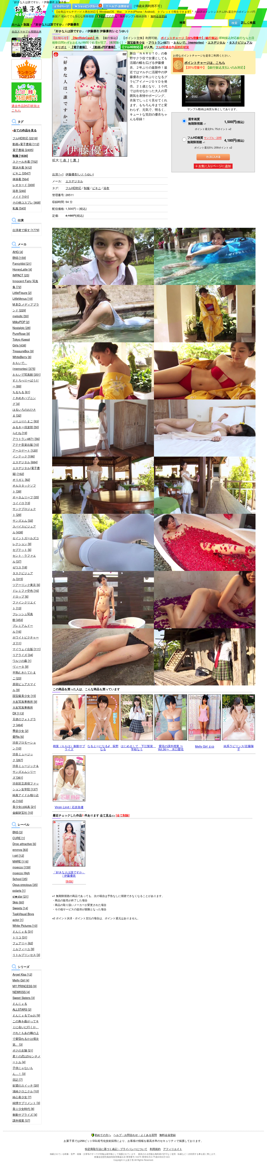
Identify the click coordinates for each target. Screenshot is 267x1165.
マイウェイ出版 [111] (26, 649)
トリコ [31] (20, 937)
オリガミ (61, 47)
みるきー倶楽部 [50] (26, 427)
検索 (182, 22)
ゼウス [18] (20, 567)
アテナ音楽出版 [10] (26, 444)
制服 (26, 24)
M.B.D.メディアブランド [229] (26, 307)
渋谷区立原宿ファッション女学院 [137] (26, 786)
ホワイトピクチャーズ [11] (26, 640)
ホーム (15, 24)
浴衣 (106, 188)
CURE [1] (19, 838)
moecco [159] (21, 867)
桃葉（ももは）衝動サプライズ (69, 747)
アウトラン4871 (159, 42)
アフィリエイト (172, 1149)
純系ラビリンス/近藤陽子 (239, 747)
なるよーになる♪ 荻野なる (102, 747)
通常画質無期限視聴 (197, 121)
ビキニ (96, 188)
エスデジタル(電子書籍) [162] (26, 471)
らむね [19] (20, 433)
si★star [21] (20, 896)
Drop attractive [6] (24, 844)
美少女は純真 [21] (24, 807)
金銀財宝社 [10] (23, 812)
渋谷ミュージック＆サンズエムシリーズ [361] (26, 772)
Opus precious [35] (25, 885)
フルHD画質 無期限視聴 (204, 139)
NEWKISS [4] (21, 992)
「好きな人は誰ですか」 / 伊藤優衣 (69, 873)
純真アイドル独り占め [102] (26, 798)
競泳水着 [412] (22, 167)
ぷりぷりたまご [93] (26, 421)
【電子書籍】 (79, 47)
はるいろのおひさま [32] (24, 412)
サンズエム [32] (23, 520)
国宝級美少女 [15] (24, 696)
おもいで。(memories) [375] (24, 366)
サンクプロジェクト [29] (24, 512)
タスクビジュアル (240, 42)
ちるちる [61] (21, 392)
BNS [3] (18, 832)
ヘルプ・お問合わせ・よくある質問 (135, 1135)
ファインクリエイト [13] (24, 605)
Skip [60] (18, 902)
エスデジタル (216, 42)
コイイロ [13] (21, 503)
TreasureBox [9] (23, 351)
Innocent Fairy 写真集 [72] (25, 284)
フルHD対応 (73, 188)
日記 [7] (18, 1079)
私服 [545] (19, 208)
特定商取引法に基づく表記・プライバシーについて (116, 1149)
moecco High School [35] (21, 876)
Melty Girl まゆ (204, 746)
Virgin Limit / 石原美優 (69, 807)
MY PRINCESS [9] (25, 986)
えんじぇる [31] (23, 931)
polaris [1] (19, 890)
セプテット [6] (22, 550)
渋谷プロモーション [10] (24, 745)
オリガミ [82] (21, 479)
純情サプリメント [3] (26, 1103)
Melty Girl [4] (21, 980)
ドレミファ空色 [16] (26, 590)
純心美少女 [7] (22, 1097)
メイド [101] (21, 196)
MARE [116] (20, 861)
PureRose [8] (21, 333)
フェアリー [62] (23, 943)
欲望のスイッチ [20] (26, 1085)
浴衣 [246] (19, 191)
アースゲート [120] (25, 450)
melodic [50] (21, 316)
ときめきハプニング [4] (24, 401)
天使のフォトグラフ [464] (24, 722)
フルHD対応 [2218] (25, 138)
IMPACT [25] (21, 275)
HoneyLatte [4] (22, 269)
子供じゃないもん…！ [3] (23, 1071)
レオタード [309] (24, 185)
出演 (57, 174)
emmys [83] (20, 850)
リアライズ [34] (23, 655)
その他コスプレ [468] (26, 202)
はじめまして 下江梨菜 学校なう (138, 747)
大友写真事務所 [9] (25, 701)
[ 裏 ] (75, 160)
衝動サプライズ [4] (25, 1114)
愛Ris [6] (18, 736)
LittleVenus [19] (23, 298)
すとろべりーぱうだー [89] (26, 383)
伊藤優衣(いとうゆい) (79, 174)
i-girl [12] (18, 855)
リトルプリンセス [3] (26, 955)
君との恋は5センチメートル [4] (26, 1059)
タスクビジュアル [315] (23, 576)
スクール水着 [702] (25, 161)
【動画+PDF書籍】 (104, 47)
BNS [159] (19, 258)
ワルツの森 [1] (22, 661)
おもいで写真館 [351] (26, 374)
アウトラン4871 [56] (26, 439)
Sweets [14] (20, 908)
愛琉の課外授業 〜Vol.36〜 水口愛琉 (171, 747)
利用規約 (155, 1149)
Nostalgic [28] (21, 328)
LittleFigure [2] (22, 293)
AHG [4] (18, 252)
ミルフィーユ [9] (23, 949)
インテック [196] (24, 456)
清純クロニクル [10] (26, 1091)
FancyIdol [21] (22, 263)
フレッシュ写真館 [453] (23, 617)
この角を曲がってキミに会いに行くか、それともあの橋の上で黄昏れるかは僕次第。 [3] (26, 1033)
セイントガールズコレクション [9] (26, 541)
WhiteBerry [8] (22, 357)
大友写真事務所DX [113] (23, 710)
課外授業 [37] (21, 1120)
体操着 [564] (21, 179)
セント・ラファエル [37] (24, 558)
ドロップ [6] (20, 596)
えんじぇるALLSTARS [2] (22, 1006)
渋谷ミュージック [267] (23, 757)
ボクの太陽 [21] (23, 1050)
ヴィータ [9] (20, 666)
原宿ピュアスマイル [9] (24, 687)
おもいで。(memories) (189, 42)
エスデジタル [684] (25, 462)
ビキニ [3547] (21, 173)
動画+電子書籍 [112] (26, 144)
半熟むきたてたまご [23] (24, 675)
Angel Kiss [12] (22, 974)
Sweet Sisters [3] (24, 998)
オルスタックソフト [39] (24, 488)
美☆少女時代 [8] (23, 1109)
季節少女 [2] (20, 731)
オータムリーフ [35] (26, 497)
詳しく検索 (248, 22)
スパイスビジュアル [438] (24, 529)
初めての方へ (109, 16)
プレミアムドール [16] (23, 628)
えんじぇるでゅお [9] (26, 1015)
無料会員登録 (159, 16)
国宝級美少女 (136, 42)
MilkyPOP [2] (21, 322)
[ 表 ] (64, 160)
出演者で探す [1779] (26, 230)
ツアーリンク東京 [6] (26, 585)
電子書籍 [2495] (23, 150)
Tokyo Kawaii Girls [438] (21, 342)
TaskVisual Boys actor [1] (23, 917)
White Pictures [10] (25, 925)
